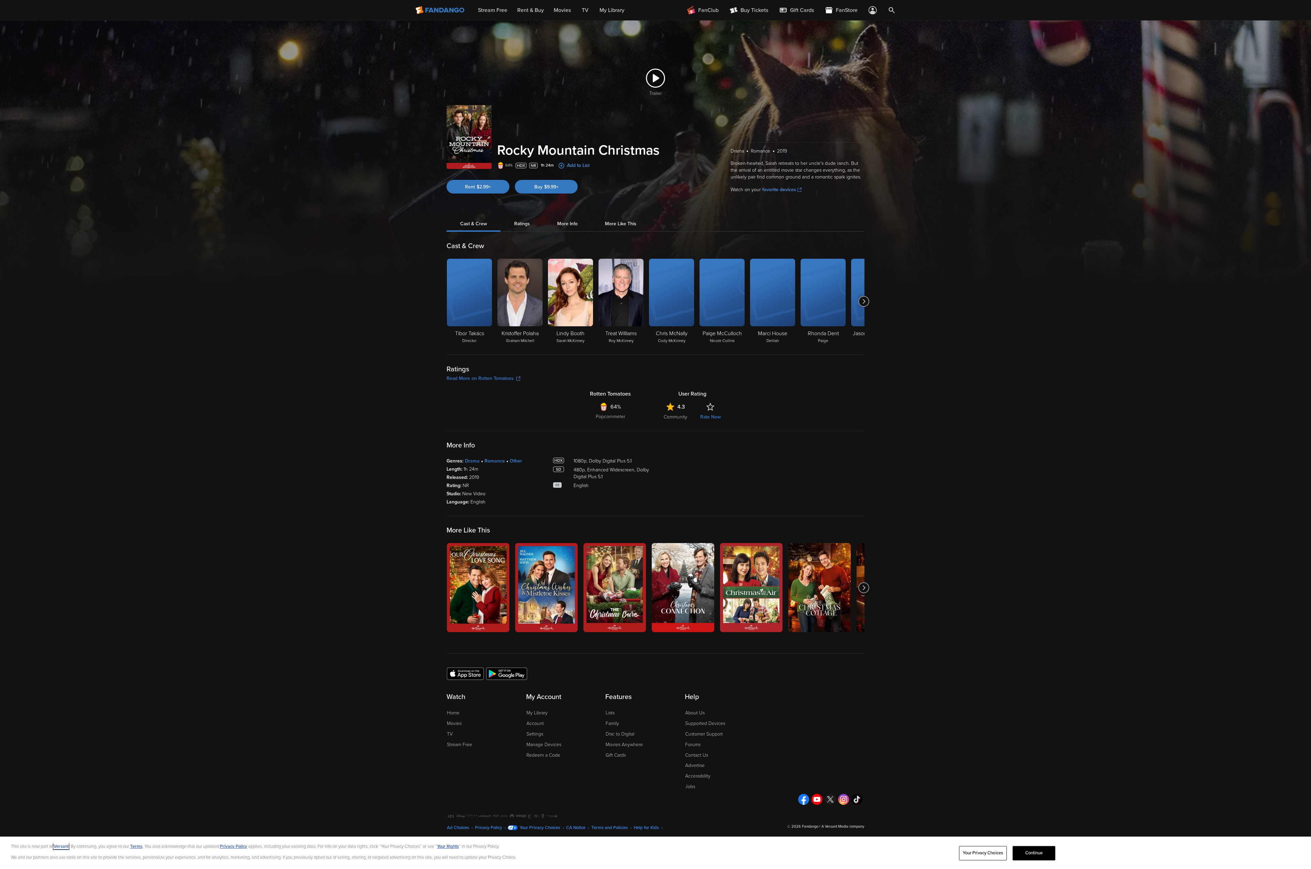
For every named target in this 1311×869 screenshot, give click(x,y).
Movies (454, 723)
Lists (610, 713)
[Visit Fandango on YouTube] (817, 799)
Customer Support (704, 734)
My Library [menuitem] (612, 10)
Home (453, 713)
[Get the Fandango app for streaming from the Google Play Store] (506, 673)
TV (450, 734)
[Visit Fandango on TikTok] (857, 799)
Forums (693, 744)
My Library (537, 713)
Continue (1034, 853)
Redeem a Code (543, 755)
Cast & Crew (473, 224)
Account (535, 723)
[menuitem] (796, 10)
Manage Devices (543, 744)
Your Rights (448, 846)
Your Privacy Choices (540, 827)
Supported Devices (705, 723)
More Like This (620, 224)
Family (612, 723)
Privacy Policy (488, 827)
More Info (567, 224)
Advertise (695, 765)
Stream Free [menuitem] (492, 10)
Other (516, 461)
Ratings (522, 224)
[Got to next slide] (863, 301)
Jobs (690, 786)
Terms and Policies (609, 827)
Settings (534, 734)
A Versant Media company (842, 826)
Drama (472, 461)
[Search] (891, 10)
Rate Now (710, 417)
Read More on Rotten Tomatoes (480, 378)
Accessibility (697, 776)
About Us (695, 713)
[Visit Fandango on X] (830, 799)
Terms (136, 846)
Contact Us (696, 755)
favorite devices (779, 190)
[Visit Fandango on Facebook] (803, 799)
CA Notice (576, 827)
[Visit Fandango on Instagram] (843, 799)
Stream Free (459, 744)
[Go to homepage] (440, 10)
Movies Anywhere (624, 744)
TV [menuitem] (585, 10)
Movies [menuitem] (562, 10)
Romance (494, 461)
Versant (61, 846)
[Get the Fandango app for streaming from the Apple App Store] (465, 673)
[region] (655, 853)
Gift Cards (616, 755)
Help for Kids (646, 827)
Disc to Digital (620, 734)
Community (675, 417)
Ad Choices (458, 827)
